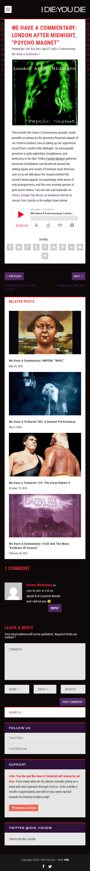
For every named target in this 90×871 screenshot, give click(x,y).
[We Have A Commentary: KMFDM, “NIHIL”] (45, 332)
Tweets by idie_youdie (22, 839)
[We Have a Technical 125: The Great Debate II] (45, 454)
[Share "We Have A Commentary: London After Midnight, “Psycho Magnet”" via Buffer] (62, 247)
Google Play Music (32, 195)
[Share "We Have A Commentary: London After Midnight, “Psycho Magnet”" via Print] (45, 255)
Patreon (53, 786)
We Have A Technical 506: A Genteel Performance (42, 421)
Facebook (18, 749)
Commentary (67, 49)
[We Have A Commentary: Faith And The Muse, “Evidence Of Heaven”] (45, 515)
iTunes (16, 195)
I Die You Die (32, 49)
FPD (66, 860)
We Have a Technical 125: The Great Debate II (39, 483)
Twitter (16, 738)
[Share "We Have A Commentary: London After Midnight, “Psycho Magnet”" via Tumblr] (36, 247)
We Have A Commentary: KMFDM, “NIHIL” (36, 360)
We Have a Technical (24, 54)
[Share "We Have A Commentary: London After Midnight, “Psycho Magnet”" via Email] (80, 247)
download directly (58, 195)
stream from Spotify (24, 200)
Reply (55, 608)
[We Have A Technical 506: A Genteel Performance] (45, 393)
